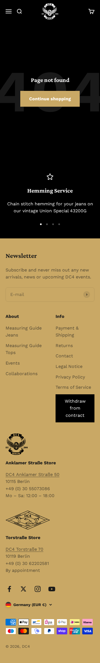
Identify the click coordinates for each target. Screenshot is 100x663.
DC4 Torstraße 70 (24, 549)
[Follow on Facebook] (9, 589)
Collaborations (22, 373)
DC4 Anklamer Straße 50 (32, 474)
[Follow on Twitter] (23, 589)
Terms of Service (73, 387)
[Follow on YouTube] (52, 589)
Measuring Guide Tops (24, 349)
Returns (64, 345)
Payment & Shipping (67, 331)
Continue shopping (50, 98)
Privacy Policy (70, 377)
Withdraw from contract (75, 408)
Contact (64, 355)
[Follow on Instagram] (37, 589)
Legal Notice (69, 366)
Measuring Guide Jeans (24, 331)
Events (13, 363)
